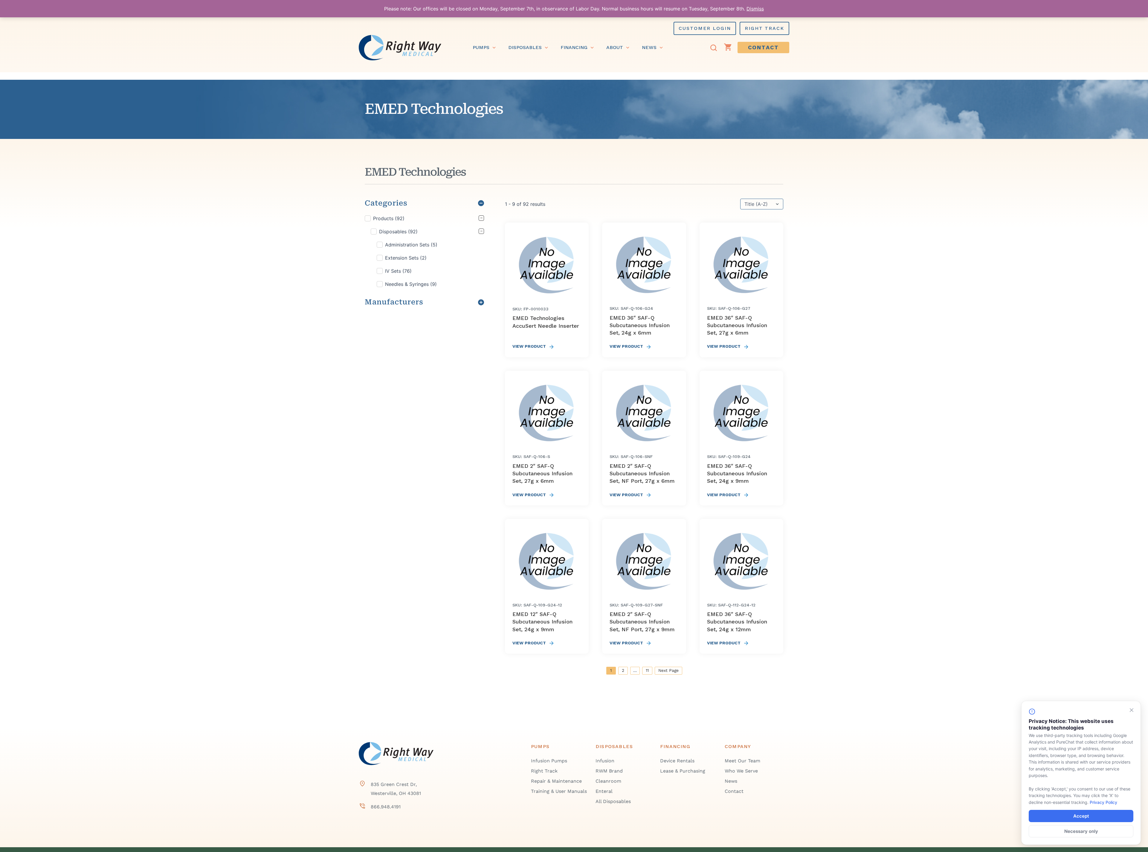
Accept (1081, 816)
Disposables (525, 47)
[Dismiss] (1131, 710)
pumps (481, 47)
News (649, 47)
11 (647, 670)
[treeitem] (424, 251)
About (614, 47)
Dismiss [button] (755, 9)
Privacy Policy (1103, 802)
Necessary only (1081, 831)
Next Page (668, 670)
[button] (424, 218)
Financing (574, 47)
